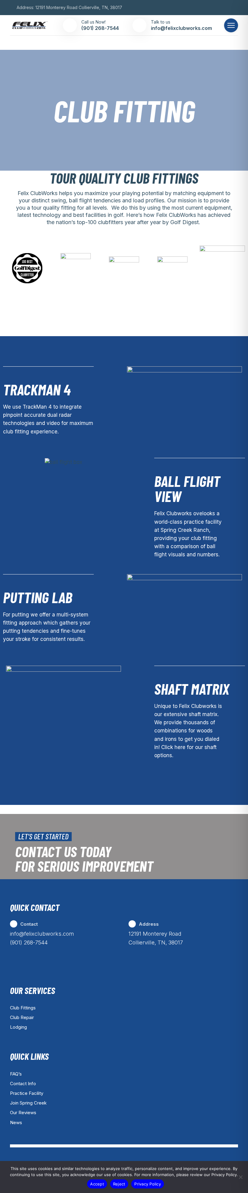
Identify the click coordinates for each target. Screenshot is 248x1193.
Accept (97, 1184)
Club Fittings (23, 1008)
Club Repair (22, 1017)
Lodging (18, 1027)
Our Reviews (23, 1112)
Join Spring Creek (28, 1103)
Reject (119, 1184)
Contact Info (23, 1083)
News (16, 1122)
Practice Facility (26, 1093)
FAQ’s (16, 1074)
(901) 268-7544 (29, 942)
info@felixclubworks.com (42, 934)
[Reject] (240, 1177)
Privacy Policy (147, 1184)
